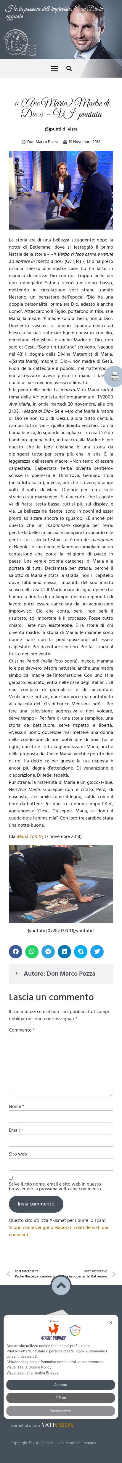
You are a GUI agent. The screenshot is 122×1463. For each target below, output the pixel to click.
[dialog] (61, 1367)
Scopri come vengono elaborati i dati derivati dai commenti (58, 1104)
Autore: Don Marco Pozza (59, 847)
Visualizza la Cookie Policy (29, 1367)
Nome (16, 979)
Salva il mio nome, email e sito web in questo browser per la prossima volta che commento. (55, 1059)
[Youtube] (28, 1283)
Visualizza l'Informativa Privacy (33, 1372)
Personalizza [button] (60, 1411)
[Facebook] (15, 1283)
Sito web (18, 1027)
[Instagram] (40, 1283)
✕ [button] (111, 1322)
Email (16, 1003)
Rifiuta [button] (60, 1397)
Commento (22, 903)
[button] (54, 9)
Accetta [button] (60, 1384)
